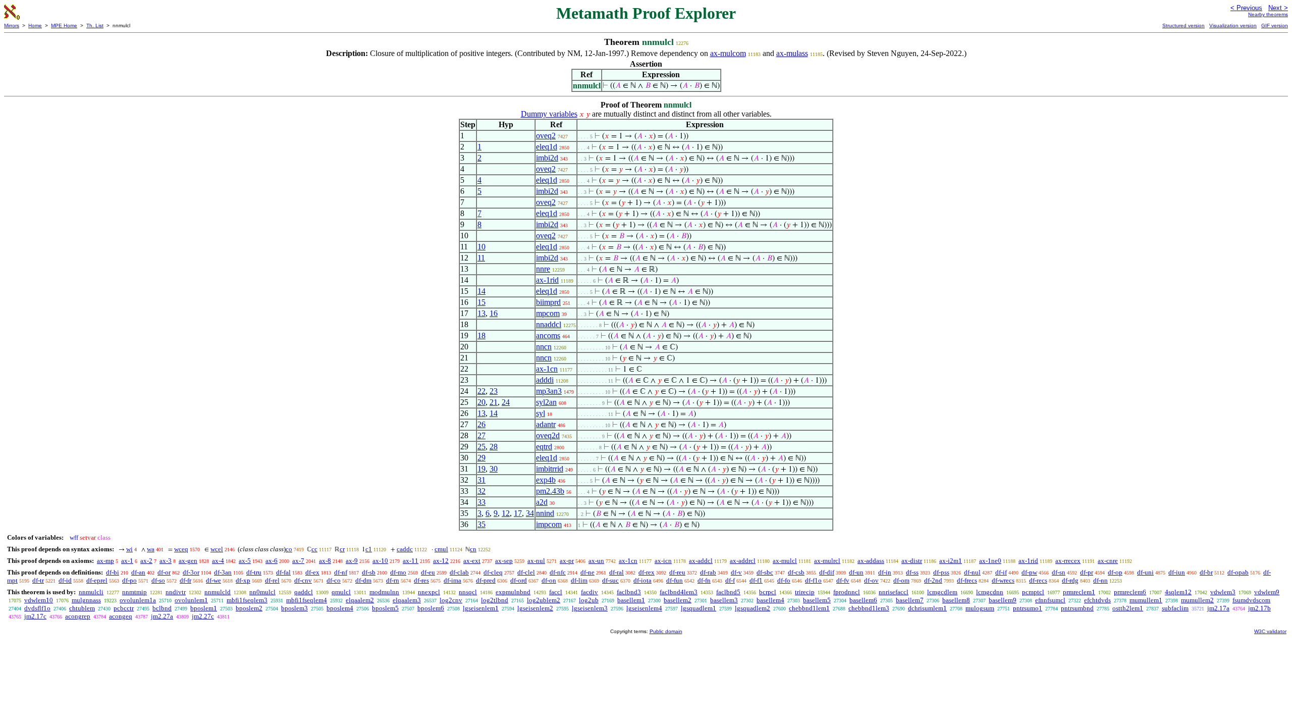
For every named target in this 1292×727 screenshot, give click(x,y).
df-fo (783, 580)
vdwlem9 (1266, 592)
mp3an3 (549, 391)
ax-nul (536, 560)
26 (481, 424)
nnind (545, 513)
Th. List (94, 25)
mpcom (548, 313)
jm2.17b (1259, 608)
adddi (545, 380)
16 (494, 313)
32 (481, 491)
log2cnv (451, 600)
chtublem (82, 608)
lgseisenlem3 (590, 608)
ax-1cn (547, 369)
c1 (368, 549)
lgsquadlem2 (752, 608)
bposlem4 (340, 608)
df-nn (1100, 580)
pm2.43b (550, 491)
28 (494, 446)
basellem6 (863, 600)
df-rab (708, 572)
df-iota (642, 580)
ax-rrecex (1068, 560)
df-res (421, 580)
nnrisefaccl (893, 592)
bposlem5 (385, 608)
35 (481, 524)
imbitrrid (549, 468)
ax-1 (127, 560)
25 (481, 446)
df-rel (272, 580)
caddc (405, 549)
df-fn (704, 580)
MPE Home (64, 25)
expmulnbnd (513, 592)
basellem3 (724, 600)
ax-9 (352, 560)
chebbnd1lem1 (809, 608)
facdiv (589, 592)
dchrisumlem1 (927, 608)
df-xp (243, 580)
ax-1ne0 (990, 560)
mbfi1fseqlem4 (306, 600)
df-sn (1058, 572)
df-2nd (933, 580)
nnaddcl (548, 324)
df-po (129, 580)
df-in (884, 572)
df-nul (972, 572)
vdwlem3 (1222, 592)
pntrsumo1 (1027, 608)
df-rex (646, 572)
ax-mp (105, 560)
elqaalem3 (407, 600)
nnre (543, 269)
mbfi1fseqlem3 (247, 600)
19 (481, 468)
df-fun (674, 580)
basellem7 (910, 600)
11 (481, 257)
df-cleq (493, 572)
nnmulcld (217, 592)
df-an (138, 572)
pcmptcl (1033, 592)
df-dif (826, 572)
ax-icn (663, 560)
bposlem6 (430, 608)
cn (473, 549)
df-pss (941, 572)
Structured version (1183, 25)
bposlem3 (294, 608)
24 (506, 402)
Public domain (666, 631)
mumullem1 (1145, 600)
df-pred (486, 580)
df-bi (112, 572)
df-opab (1238, 572)
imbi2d (547, 157)
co (289, 549)
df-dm (363, 580)
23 (494, 391)
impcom (549, 524)
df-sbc (765, 572)
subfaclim (1175, 608)
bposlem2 (249, 608)
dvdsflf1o (37, 608)
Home (35, 25)
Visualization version (1233, 25)
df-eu (428, 572)
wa (150, 549)
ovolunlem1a (138, 600)
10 (481, 246)
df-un (856, 572)
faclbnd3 (629, 592)
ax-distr (911, 560)
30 (494, 468)
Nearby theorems (1268, 14)
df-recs (1038, 580)
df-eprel (96, 580)
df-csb (796, 572)
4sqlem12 (1178, 592)
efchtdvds (1097, 600)
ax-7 (298, 560)
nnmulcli (91, 592)
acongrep (77, 616)
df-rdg (1070, 580)
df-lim (579, 580)
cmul (441, 549)
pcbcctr (124, 608)
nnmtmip (134, 592)
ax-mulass (792, 53)
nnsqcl (468, 592)
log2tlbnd (494, 600)
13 (481, 313)
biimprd (548, 302)
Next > (1278, 8)
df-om (901, 580)
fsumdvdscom (1251, 600)
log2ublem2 (543, 600)
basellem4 (770, 600)
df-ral (616, 572)
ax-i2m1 (950, 560)
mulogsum (979, 608)
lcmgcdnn (989, 592)
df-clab (459, 572)
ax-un (596, 560)
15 (481, 302)
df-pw (1029, 572)
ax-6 (271, 560)
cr (342, 549)
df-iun (1176, 572)
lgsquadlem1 (698, 608)
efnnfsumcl (1050, 600)
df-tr (38, 580)
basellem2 (677, 600)
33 (481, 502)
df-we (213, 580)
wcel (216, 549)
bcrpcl (767, 592)
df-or (164, 572)
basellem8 (956, 600)
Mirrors (11, 25)
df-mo (398, 572)
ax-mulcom (728, 53)
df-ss (912, 572)
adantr (546, 424)
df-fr (185, 580)
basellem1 (631, 600)
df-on (549, 580)
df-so (158, 580)
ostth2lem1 (1127, 608)
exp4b (546, 480)
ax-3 (165, 560)
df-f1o (813, 580)
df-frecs (967, 580)
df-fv (842, 580)
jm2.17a (1218, 608)
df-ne (587, 572)
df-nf (340, 572)
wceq (181, 549)
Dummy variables (549, 114)
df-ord (518, 580)
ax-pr (567, 560)
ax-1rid (547, 280)
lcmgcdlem (942, 592)
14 (481, 291)
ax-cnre (1108, 560)
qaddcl (303, 592)
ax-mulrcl (827, 560)
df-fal (283, 572)
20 (481, 402)
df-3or (191, 572)
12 (506, 513)
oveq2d (548, 435)
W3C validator (1270, 631)
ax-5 (245, 560)
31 (481, 480)
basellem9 (1002, 600)
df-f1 (756, 580)
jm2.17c (35, 616)
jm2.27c (203, 616)
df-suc (610, 580)
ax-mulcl (785, 560)
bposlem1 (203, 608)
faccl (555, 592)
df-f (730, 580)
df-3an (223, 572)
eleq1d (546, 146)
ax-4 (218, 560)
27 (481, 435)
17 (518, 513)
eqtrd (544, 446)
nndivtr (176, 592)
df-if (1001, 572)
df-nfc (558, 572)
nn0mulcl (262, 592)
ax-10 (380, 560)
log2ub (589, 600)
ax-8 (325, 560)
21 (494, 402)
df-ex (312, 572)
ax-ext (471, 560)
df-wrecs (1003, 580)
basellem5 (817, 600)
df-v (736, 572)
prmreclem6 (1130, 592)
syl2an (546, 402)
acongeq (120, 616)
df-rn (392, 580)
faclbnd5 (728, 592)
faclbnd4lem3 (678, 592)
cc (314, 549)
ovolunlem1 (191, 600)
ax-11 (410, 560)
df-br (1206, 572)
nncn (544, 346)
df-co (334, 580)
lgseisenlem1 (481, 608)
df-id (65, 580)
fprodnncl (846, 592)
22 (481, 391)
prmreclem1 (1079, 592)
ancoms (548, 335)
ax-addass (870, 560)
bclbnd (162, 608)
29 (481, 457)
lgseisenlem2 (535, 608)
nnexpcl (429, 592)
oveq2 (546, 135)
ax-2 (146, 560)
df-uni (1145, 572)
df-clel (526, 572)
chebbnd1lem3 (868, 608)
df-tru (253, 572)
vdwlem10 (38, 600)
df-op (1115, 572)
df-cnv (303, 580)
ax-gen (188, 560)
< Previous (1246, 8)
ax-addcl (701, 560)
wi (129, 549)
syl (540, 413)
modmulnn (384, 592)
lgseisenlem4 (644, 608)
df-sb (368, 572)
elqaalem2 (360, 600)
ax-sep (504, 560)
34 (530, 513)
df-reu (677, 572)
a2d (542, 502)
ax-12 (441, 560)
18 (481, 335)
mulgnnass (86, 600)
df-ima (452, 580)
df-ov (871, 580)
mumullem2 (1197, 600)
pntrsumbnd (1077, 608)
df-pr (1086, 572)
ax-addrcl (743, 560)
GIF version (1274, 25)
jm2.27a (162, 616)
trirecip (805, 592)
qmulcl (341, 592)
